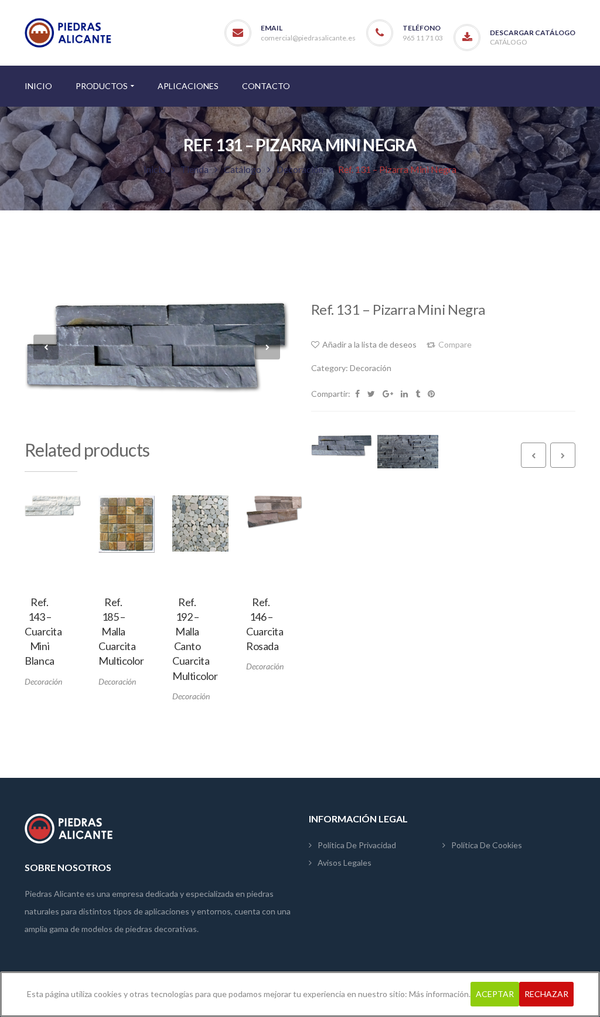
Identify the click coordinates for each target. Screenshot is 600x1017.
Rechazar (546, 994)
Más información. (440, 994)
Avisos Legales (344, 863)
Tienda (194, 169)
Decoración (300, 169)
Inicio (155, 169)
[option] (53, 591)
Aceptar (495, 994)
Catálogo (242, 169)
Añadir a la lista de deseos (66, 557)
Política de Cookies (486, 845)
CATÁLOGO (508, 42)
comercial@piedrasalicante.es (308, 37)
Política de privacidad (357, 845)
